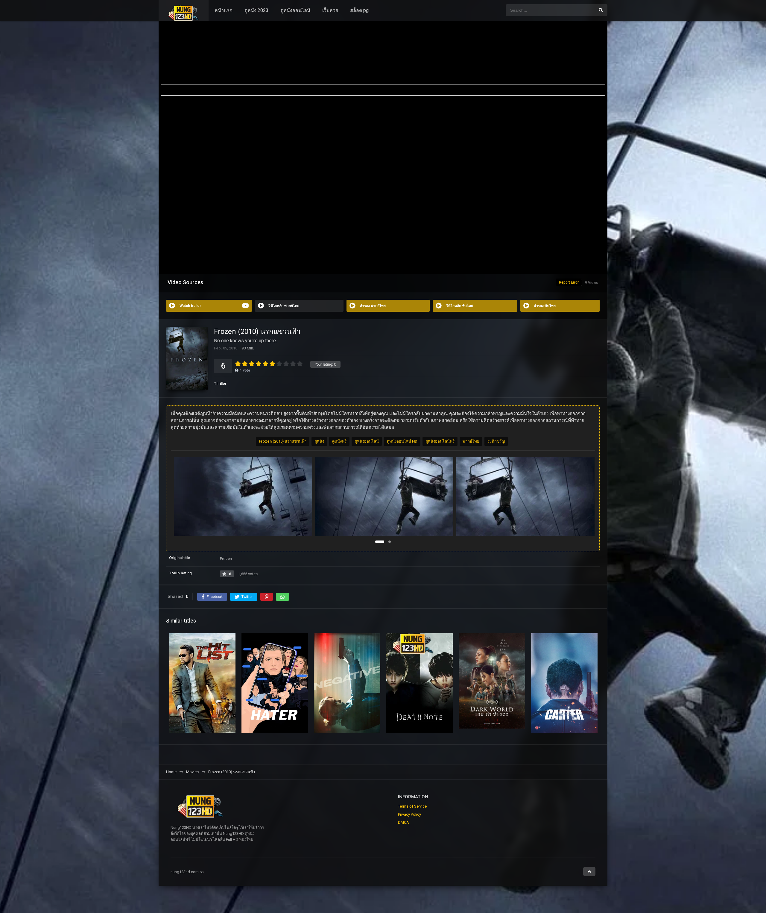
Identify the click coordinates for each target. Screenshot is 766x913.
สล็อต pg (359, 10)
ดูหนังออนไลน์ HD (402, 441)
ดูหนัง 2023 (256, 10)
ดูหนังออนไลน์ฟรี (440, 441)
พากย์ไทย (471, 441)
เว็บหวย (330, 10)
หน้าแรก (223, 10)
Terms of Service (412, 806)
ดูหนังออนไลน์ (295, 10)
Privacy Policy (409, 814)
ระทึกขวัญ (496, 441)
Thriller (220, 383)
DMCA (403, 822)
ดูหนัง (319, 441)
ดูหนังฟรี (339, 441)
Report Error (569, 282)
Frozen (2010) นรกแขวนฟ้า (282, 441)
